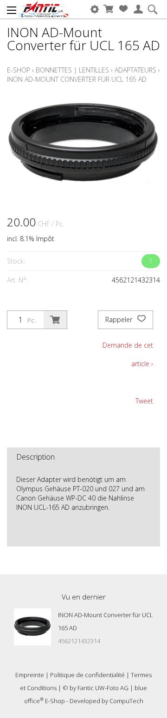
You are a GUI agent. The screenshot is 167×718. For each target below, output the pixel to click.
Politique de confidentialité (87, 675)
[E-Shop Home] (44, 9)
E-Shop (18, 70)
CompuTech (126, 701)
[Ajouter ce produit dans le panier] (55, 320)
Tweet (144, 400)
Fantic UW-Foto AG (102, 688)
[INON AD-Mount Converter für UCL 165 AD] (32, 627)
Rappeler (119, 319)
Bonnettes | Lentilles (72, 70)
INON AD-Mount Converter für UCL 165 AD (77, 79)
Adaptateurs (135, 70)
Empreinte (29, 675)
